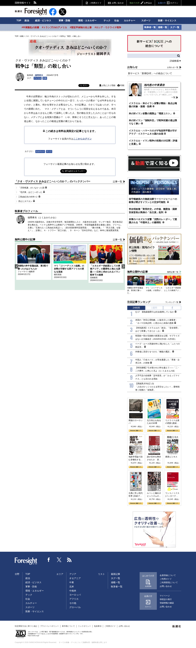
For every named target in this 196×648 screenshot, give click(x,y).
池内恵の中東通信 (154, 84)
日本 (44, 78)
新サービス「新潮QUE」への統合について (150, 73)
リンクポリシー (84, 626)
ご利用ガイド (95, 3)
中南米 (72, 591)
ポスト (85, 85)
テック (107, 20)
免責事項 (97, 626)
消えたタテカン (25, 201)
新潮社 (176, 626)
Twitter (59, 559)
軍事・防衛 (64, 20)
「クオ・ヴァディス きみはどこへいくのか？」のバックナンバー (52, 181)
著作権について (68, 626)
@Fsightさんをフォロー (75, 171)
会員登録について (168, 575)
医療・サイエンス (167, 20)
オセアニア (75, 578)
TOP (19, 20)
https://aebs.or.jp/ (33, 635)
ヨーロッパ (75, 595)
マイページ (165, 596)
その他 (72, 603)
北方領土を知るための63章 (154, 421)
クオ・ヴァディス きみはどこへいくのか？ (42, 36)
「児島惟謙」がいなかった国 (31, 188)
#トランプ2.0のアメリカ (54, 27)
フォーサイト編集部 (26, 271)
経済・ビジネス (43, 20)
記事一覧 (117, 181)
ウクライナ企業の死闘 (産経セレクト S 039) (172, 422)
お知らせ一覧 (172, 67)
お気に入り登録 (108, 85)
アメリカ (37, 78)
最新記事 (115, 574)
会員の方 (168, 3)
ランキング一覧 (171, 302)
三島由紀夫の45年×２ (28, 197)
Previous (16, 266)
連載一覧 (162, 27)
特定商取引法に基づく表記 (26, 626)
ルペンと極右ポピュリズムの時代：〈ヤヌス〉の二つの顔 (154, 494)
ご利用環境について (169, 582)
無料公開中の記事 (25, 239)
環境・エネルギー (87, 20)
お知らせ (132, 67)
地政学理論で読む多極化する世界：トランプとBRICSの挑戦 (136, 458)
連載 (22, 36)
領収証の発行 (166, 599)
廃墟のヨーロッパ (136, 421)
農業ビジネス (171, 457)
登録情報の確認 (167, 603)
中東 (71, 582)
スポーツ (146, 20)
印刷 (122, 85)
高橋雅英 (94, 278)
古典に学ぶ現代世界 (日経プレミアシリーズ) (136, 494)
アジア (72, 574)
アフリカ (73, 599)
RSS (35, 3)
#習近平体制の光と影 (81, 27)
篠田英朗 (57, 274)
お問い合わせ (118, 3)
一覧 (173, 97)
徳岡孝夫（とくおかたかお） (43, 217)
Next (123, 266)
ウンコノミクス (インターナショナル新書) (172, 494)
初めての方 (141, 3)
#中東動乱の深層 (30, 27)
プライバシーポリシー (49, 626)
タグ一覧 (174, 27)
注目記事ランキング (139, 302)
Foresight (26, 561)
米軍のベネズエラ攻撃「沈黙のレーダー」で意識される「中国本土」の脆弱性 (153, 221)
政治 (27, 20)
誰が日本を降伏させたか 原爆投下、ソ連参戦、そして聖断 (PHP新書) (154, 458)
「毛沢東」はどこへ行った (30, 192)
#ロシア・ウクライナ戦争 (108, 27)
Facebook (48, 559)
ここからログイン (82, 139)
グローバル (75, 607)
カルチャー (129, 20)
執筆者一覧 (150, 27)
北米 (71, 586)
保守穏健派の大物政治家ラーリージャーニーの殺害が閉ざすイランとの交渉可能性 (153, 200)
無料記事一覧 (172, 272)
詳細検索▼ (175, 61)
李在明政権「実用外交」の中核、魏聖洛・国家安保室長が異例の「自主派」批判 (153, 210)
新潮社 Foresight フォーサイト (31, 11)
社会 (116, 20)
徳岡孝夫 (39, 75)
